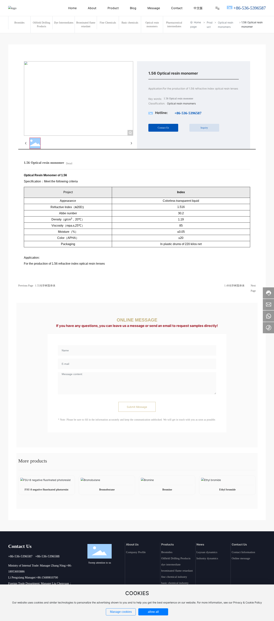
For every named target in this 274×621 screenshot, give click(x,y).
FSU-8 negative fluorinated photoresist (46, 489)
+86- (11, 556)
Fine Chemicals (108, 22)
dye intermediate (171, 564)
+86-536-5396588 (47, 556)
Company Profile (136, 552)
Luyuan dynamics (206, 552)
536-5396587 (23, 556)
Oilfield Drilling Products (175, 558)
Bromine (167, 489)
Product (209, 24)
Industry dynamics (207, 558)
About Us (132, 544)
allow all (153, 611)
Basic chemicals (130, 22)
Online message (241, 558)
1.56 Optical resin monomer (178, 98)
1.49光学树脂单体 (234, 285)
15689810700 (50, 577)
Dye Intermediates (63, 22)
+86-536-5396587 (249, 8)
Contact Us (239, 544)
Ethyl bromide (227, 489)
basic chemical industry (175, 582)
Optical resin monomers (225, 24)
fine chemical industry (174, 576)
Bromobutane (107, 489)
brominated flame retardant (177, 570)
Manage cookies (121, 611)
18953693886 (16, 571)
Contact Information (243, 552)
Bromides (19, 22)
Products (167, 544)
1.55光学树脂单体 (45, 285)
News (200, 544)
